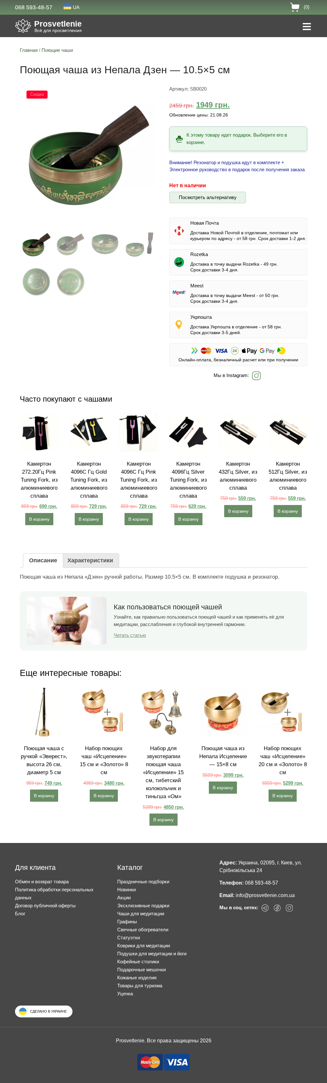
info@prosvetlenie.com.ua (265, 895)
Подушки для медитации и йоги (151, 953)
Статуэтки (128, 937)
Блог (20, 913)
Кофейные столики (138, 961)
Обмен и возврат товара (42, 881)
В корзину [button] (39, 519)
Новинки (126, 889)
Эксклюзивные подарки (143, 905)
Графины (127, 921)
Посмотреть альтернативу (208, 197)
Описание (43, 560)
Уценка (125, 993)
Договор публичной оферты (45, 905)
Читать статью (130, 635)
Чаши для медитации (140, 913)
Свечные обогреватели (142, 929)
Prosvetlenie (58, 23)
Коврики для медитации (143, 945)
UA (76, 7)
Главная (29, 50)
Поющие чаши (57, 50)
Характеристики (90, 560)
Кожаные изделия (136, 977)
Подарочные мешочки (141, 969)
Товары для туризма (139, 985)
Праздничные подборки (143, 881)
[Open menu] (307, 27)
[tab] (43, 560)
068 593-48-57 (33, 7)
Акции (124, 897)
